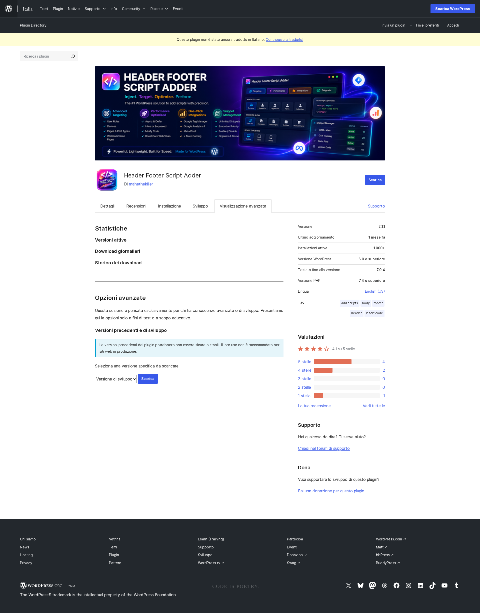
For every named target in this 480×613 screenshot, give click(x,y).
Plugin (114, 555)
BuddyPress (388, 563)
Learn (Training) (211, 539)
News (24, 547)
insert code (374, 313)
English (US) (375, 291)
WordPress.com (391, 539)
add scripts (349, 303)
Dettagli (107, 206)
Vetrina (114, 539)
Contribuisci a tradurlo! (284, 39)
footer (378, 303)
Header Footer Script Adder (162, 175)
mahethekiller (141, 183)
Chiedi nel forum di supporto (324, 448)
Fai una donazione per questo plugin (331, 490)
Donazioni (297, 555)
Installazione (169, 206)
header (356, 313)
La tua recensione (314, 405)
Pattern (115, 563)
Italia (71, 586)
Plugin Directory (33, 25)
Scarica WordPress (452, 9)
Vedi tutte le (374, 405)
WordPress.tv (211, 563)
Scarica (375, 180)
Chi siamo (28, 539)
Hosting (26, 555)
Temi (113, 547)
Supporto (376, 206)
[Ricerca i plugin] (73, 56)
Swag (293, 563)
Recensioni (136, 206)
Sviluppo (200, 206)
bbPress (385, 555)
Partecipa (295, 539)
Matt (382, 547)
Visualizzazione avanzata (243, 206)
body (366, 303)
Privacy (26, 563)
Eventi (292, 547)
